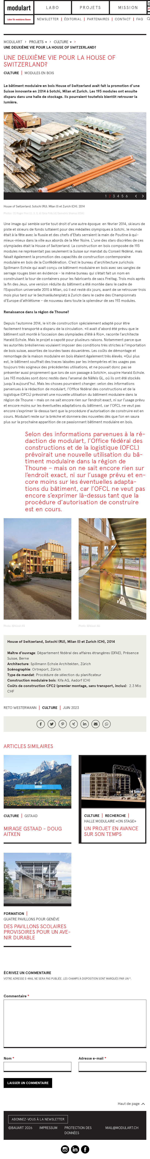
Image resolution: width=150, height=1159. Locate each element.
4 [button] (118, 196)
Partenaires (98, 19)
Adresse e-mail (92, 1058)
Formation (14, 913)
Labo (52, 7)
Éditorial (73, 19)
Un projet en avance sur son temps (111, 831)
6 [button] (127, 196)
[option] (75, 152)
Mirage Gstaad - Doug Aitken (33, 831)
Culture (61, 42)
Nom (9, 1058)
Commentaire (16, 996)
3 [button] (114, 196)
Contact (123, 19)
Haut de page (129, 1103)
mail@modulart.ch (121, 1128)
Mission (128, 7)
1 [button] (105, 196)
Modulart (13, 42)
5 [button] (122, 196)
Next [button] (142, 196)
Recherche (115, 815)
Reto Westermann (20, 707)
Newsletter (48, 19)
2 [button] (110, 196)
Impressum (48, 1128)
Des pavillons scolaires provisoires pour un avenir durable (37, 932)
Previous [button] (135, 196)
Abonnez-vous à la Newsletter (38, 1119)
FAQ (139, 19)
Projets (90, 7)
